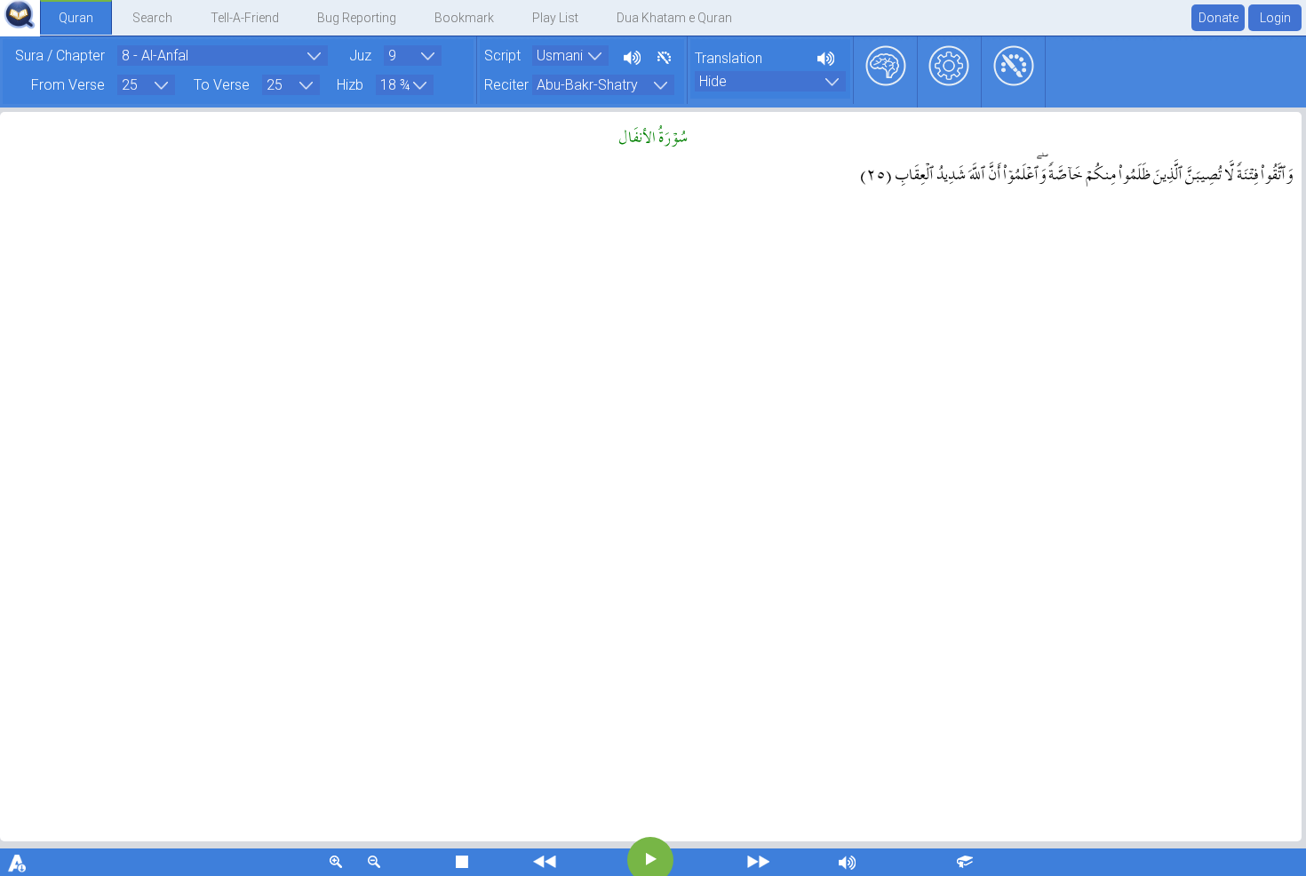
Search (152, 18)
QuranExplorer (20, 14)
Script (502, 55)
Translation (728, 58)
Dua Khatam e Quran (674, 18)
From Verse (68, 84)
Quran (76, 18)
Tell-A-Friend (245, 18)
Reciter (506, 84)
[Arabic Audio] (630, 55)
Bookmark (464, 18)
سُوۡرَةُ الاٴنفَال (653, 135)
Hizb (350, 84)
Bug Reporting (356, 18)
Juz (360, 55)
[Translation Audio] (824, 56)
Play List (555, 18)
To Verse (222, 84)
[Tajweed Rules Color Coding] (661, 55)
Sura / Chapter (60, 55)
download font (17, 861)
